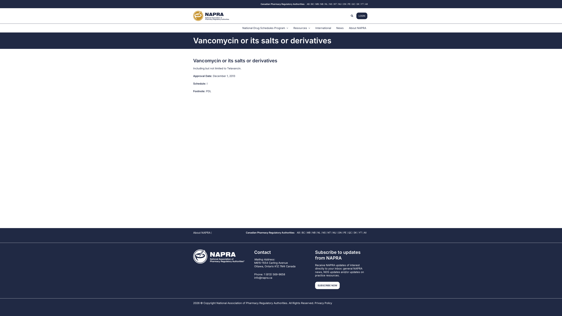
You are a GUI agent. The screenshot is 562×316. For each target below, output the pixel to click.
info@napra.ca (263, 277)
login (362, 15)
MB (308, 232)
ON (340, 232)
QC (350, 232)
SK (355, 232)
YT (360, 232)
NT (329, 232)
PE (344, 232)
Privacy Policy (323, 303)
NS (324, 232)
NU (334, 232)
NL (319, 232)
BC (303, 232)
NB (314, 232)
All (365, 232)
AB (298, 232)
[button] (352, 16)
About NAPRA (201, 232)
